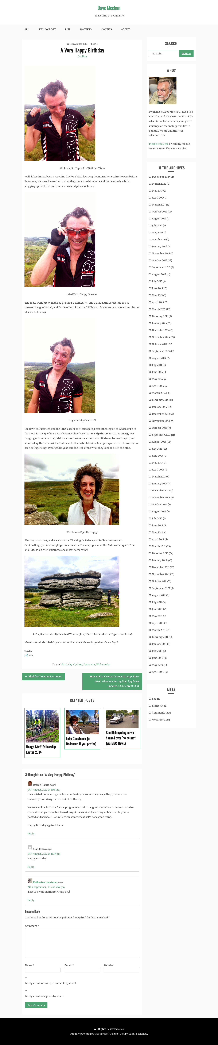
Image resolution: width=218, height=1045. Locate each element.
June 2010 (157, 657)
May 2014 (157, 378)
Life (67, 29)
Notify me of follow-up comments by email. (51, 983)
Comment (32, 925)
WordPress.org (161, 719)
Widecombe (103, 664)
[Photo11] (59, 286)
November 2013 (161, 420)
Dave (95, 44)
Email (69, 965)
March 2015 (159, 309)
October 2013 (159, 427)
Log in (156, 698)
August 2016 (159, 218)
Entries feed (159, 705)
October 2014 (159, 344)
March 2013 (159, 476)
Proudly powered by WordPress (89, 1033)
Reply (31, 833)
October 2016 (159, 211)
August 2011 (159, 595)
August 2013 (159, 441)
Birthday (67, 664)
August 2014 (159, 358)
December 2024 (161, 176)
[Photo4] (71, 523)
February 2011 (160, 636)
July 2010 (157, 650)
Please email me (158, 143)
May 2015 (157, 295)
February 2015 (160, 316)
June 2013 (157, 455)
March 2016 (159, 239)
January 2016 (159, 246)
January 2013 (159, 483)
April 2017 (158, 197)
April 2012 (158, 539)
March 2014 (159, 392)
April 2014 (158, 385)
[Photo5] (71, 625)
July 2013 (157, 448)
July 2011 (157, 602)
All (26, 29)
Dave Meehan (109, 7)
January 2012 (159, 560)
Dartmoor (89, 664)
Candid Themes (137, 1033)
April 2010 (158, 671)
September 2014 (161, 351)
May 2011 (157, 616)
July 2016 (157, 225)
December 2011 (160, 567)
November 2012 (161, 497)
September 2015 (161, 267)
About (125, 29)
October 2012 (159, 504)
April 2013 (158, 469)
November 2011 (161, 574)
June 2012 (157, 525)
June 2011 (157, 609)
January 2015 (159, 323)
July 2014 (157, 365)
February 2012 (160, 553)
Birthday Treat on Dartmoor (45, 676)
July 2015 (157, 281)
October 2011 (159, 581)
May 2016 (157, 232)
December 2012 (161, 490)
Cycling (106, 29)
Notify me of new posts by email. (44, 996)
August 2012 (159, 511)
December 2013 (161, 413)
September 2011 (161, 588)
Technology (47, 29)
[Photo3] (59, 412)
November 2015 (161, 253)
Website (108, 965)
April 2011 (158, 623)
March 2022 (159, 183)
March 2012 (159, 546)
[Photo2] (59, 159)
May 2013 (157, 462)
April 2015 (158, 302)
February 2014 (160, 399)
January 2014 (159, 406)
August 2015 (159, 274)
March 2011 (158, 630)
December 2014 (161, 330)
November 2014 (161, 337)
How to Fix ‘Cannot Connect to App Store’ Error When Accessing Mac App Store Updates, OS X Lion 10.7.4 (114, 681)
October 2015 (159, 260)
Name (29, 965)
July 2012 (157, 518)
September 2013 (161, 434)
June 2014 (157, 371)
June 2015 (157, 288)
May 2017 (157, 190)
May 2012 (157, 532)
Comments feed (161, 712)
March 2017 (159, 204)
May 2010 (157, 664)
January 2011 (159, 643)
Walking (86, 29)
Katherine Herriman (45, 882)
